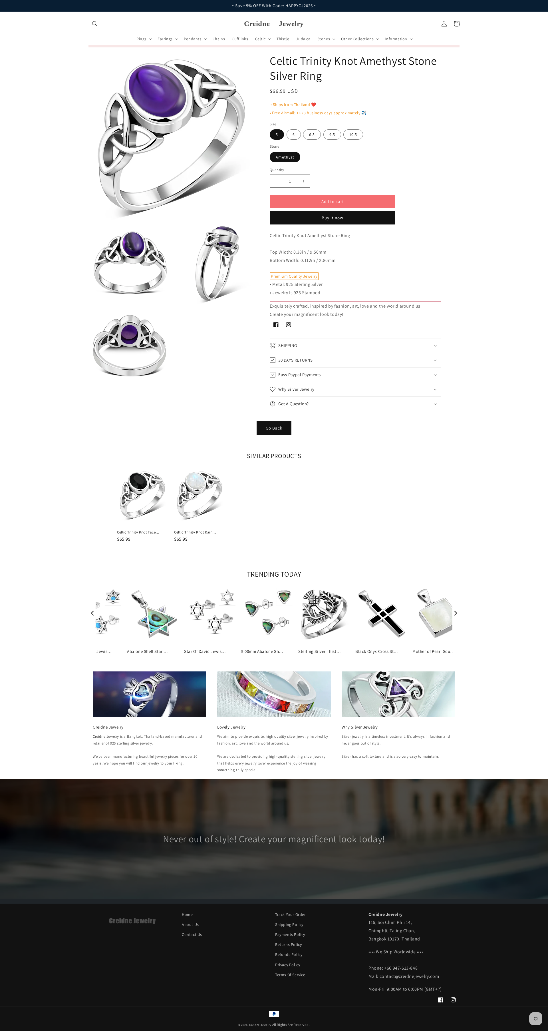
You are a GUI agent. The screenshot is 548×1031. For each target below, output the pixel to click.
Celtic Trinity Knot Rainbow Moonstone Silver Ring (195, 532)
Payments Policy (290, 934)
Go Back (274, 428)
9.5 (332, 134)
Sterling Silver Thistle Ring (319, 651)
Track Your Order (290, 914)
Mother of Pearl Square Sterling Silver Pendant (433, 651)
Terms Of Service (290, 974)
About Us (190, 924)
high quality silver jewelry (287, 736)
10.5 (353, 134)
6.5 (312, 134)
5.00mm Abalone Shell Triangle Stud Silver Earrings (262, 651)
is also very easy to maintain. (414, 756)
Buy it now (332, 217)
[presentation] (92, 613)
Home (187, 914)
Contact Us (192, 934)
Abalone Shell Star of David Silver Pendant (148, 651)
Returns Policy (288, 944)
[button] (94, 23)
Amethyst (285, 157)
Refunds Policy (288, 954)
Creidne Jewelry (106, 736)
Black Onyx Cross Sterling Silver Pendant (376, 651)
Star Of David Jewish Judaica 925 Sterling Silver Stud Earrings (205, 651)
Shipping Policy (289, 924)
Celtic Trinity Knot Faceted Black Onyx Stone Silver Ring (138, 532)
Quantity (277, 169)
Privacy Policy (287, 964)
